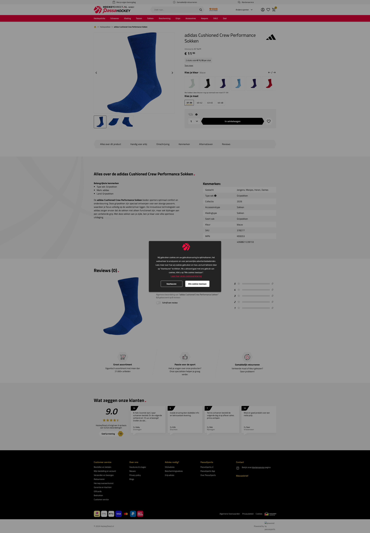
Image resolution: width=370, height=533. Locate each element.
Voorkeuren (171, 283)
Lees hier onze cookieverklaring (186, 276)
